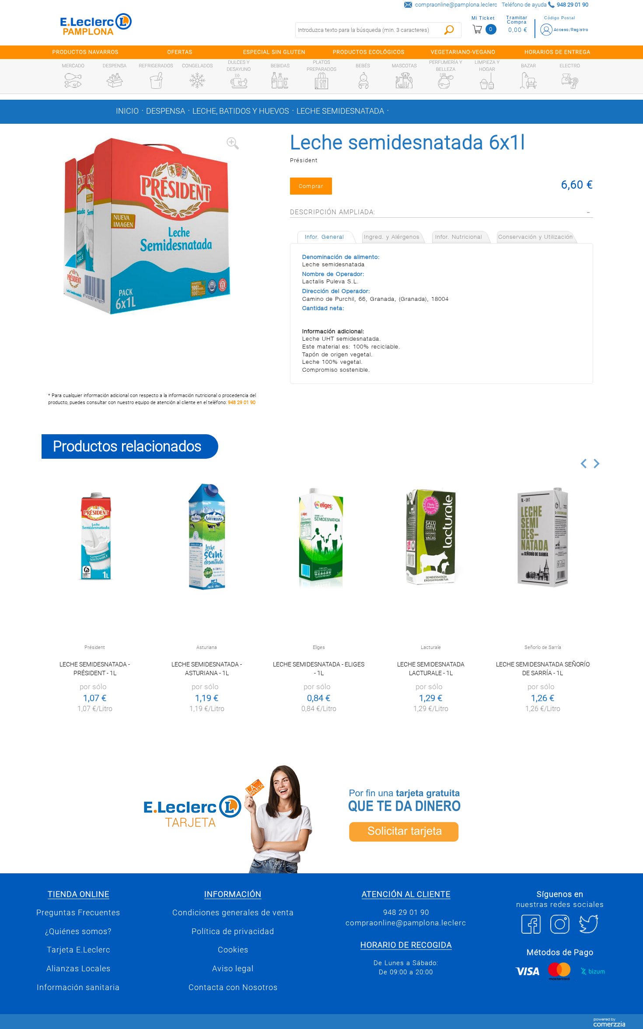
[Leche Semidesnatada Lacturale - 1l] (430, 537)
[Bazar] (528, 80)
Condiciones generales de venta (233, 912)
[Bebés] (363, 80)
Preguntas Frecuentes (78, 912)
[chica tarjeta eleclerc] (179, 817)
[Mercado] (73, 80)
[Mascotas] (404, 80)
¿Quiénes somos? (78, 931)
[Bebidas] (280, 80)
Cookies (233, 949)
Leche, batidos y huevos (240, 111)
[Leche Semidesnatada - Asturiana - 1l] (207, 537)
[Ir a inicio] (96, 26)
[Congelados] (197, 80)
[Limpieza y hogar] (487, 81)
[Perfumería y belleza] (446, 81)
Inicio (127, 111)
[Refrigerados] (156, 80)
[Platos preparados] (321, 81)
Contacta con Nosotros (233, 987)
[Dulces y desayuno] (239, 81)
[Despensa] (115, 80)
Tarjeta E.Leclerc (78, 949)
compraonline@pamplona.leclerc (456, 4)
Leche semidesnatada (340, 111)
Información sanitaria (78, 987)
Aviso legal (233, 968)
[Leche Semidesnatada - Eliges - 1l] (319, 537)
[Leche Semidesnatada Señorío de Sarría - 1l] (542, 537)
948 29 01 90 (241, 402)
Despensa (165, 111)
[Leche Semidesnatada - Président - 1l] (95, 537)
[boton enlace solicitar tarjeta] (464, 817)
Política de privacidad (233, 931)
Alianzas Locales (78, 968)
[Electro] (570, 80)
